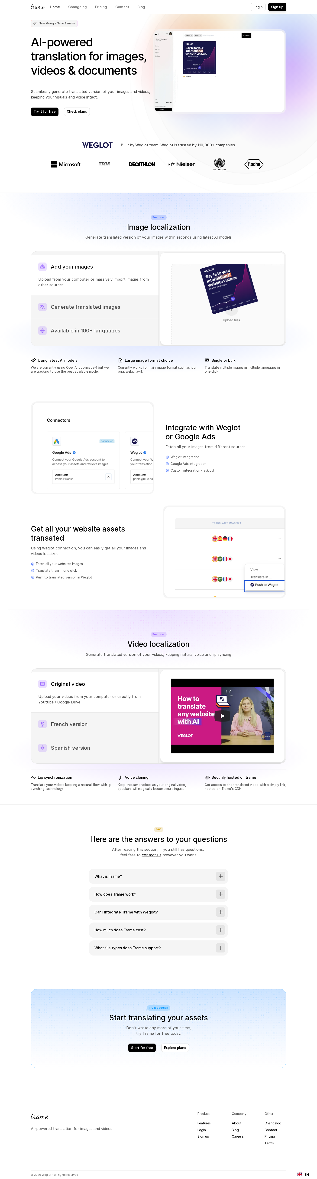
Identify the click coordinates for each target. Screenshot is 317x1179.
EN (306, 1174)
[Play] (222, 716)
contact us (151, 855)
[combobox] (303, 1174)
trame (37, 6)
